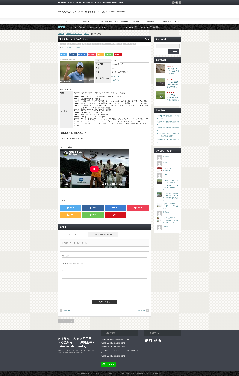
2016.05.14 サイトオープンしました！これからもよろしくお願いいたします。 (72, 27)
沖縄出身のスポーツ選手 (109, 21)
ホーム (68, 21)
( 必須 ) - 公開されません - (73, 263)
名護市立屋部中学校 (89, 44)
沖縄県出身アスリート (74, 34)
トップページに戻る (66, 321)
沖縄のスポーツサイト (171, 21)
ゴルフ (86, 34)
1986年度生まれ (129, 44)
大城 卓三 (166, 174)
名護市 (62, 44)
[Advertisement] (152, 13)
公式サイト (116, 77)
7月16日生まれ (116, 44)
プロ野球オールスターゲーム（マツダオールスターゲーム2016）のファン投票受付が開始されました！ (170, 185)
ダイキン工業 (104, 44)
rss (173, 2)
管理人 (79, 47)
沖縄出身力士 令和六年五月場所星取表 (113, 356)
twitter (176, 2)
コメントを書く (66, 47)
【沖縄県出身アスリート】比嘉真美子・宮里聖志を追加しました (170, 220)
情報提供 (150, 21)
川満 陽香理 (141, 310)
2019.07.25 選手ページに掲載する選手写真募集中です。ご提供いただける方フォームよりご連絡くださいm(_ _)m (148, 27)
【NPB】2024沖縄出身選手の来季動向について (115, 339)
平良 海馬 (166, 156)
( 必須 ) (66, 256)
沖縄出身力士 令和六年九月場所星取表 (173, 71)
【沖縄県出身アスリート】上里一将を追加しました (170, 206)
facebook (180, 2)
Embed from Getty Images (68, 60)
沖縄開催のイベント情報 (130, 21)
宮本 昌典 (166, 162)
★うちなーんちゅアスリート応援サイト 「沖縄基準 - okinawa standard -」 (93, 12)
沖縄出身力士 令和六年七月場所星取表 (113, 346)
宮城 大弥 (166, 212)
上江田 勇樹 (67, 310)
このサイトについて (88, 21)
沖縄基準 (61, 34)
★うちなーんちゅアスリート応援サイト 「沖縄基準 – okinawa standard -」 (117, 373)
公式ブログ (116, 80)
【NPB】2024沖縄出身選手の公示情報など (173, 84)
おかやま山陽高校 (73, 44)
